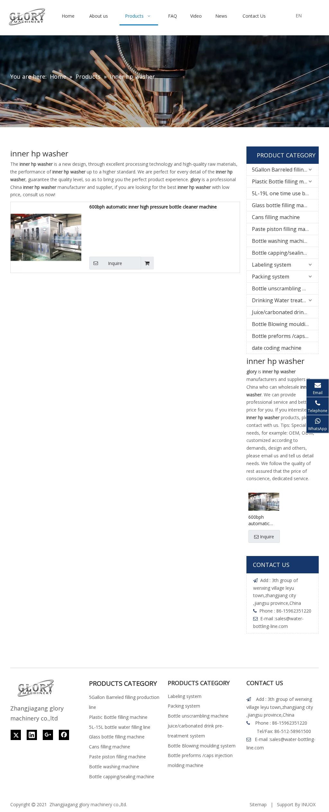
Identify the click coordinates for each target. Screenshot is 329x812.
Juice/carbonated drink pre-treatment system (285, 312)
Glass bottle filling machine (284, 205)
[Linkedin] (32, 735)
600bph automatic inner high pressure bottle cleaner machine (153, 207)
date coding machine (276, 347)
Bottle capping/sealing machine (285, 252)
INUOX (308, 804)
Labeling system (271, 264)
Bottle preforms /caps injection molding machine (285, 336)
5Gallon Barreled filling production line (285, 169)
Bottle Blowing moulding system (285, 324)
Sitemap (258, 804)
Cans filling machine (276, 217)
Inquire (115, 263)
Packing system (270, 276)
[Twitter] (16, 735)
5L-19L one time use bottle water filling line (285, 193)
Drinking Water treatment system (285, 300)
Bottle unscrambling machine (285, 288)
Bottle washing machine (281, 240)
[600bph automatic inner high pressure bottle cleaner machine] (46, 237)
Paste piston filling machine (285, 229)
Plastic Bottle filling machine (285, 181)
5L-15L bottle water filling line (119, 727)
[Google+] (48, 735)
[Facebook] (64, 735)
